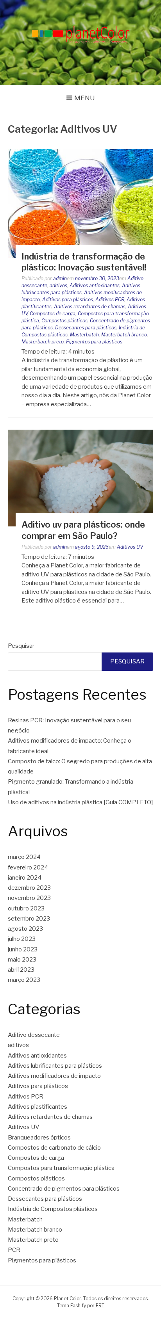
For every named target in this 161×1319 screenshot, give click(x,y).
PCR (14, 1249)
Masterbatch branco (124, 335)
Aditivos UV (130, 547)
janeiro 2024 (24, 877)
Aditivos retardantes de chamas (89, 306)
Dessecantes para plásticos (85, 328)
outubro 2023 (26, 908)
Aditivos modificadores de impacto (54, 1075)
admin (60, 278)
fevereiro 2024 (28, 867)
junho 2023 (23, 949)
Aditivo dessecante (34, 1034)
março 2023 (24, 979)
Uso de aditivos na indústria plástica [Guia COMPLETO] (80, 802)
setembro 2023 (29, 918)
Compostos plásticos (64, 321)
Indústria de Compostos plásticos (53, 1208)
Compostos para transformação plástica (61, 1167)
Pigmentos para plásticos (94, 342)
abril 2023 (21, 969)
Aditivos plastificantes (37, 1106)
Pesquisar (21, 645)
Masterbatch (84, 335)
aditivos (58, 285)
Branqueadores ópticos (39, 1137)
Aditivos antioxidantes (95, 285)
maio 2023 (22, 959)
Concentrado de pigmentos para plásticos (64, 1188)
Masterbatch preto (42, 342)
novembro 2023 (29, 897)
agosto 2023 (25, 928)
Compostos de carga (52, 313)
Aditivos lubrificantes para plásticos (55, 1065)
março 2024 (24, 856)
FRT (100, 1305)
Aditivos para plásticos (67, 299)
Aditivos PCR (109, 299)
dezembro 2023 (29, 887)
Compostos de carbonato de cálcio (54, 1147)
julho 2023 (22, 938)
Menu (84, 98)
